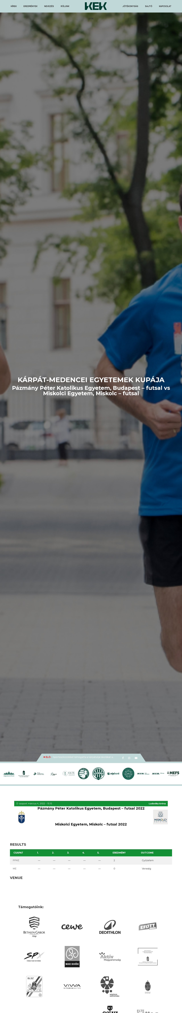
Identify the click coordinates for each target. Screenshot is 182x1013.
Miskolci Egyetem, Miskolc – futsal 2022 (91, 824)
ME (14, 868)
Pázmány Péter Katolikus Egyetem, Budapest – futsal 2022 (91, 808)
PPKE (16, 860)
